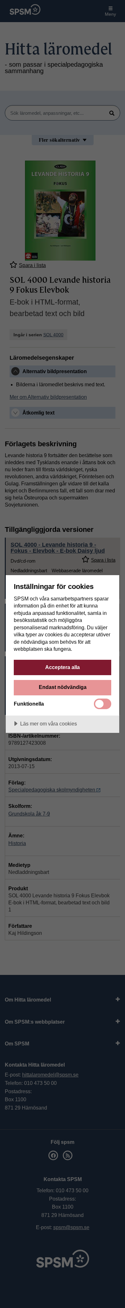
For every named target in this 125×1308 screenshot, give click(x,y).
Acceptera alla (62, 667)
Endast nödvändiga (63, 687)
